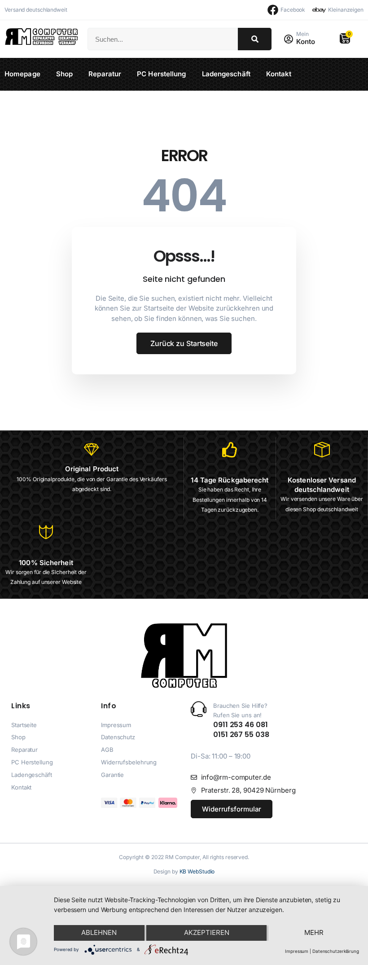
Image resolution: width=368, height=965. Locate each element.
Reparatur (104, 74)
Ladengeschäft (226, 74)
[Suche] (255, 39)
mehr (314, 932)
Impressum (296, 951)
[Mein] (288, 39)
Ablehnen (99, 932)
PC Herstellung (161, 74)
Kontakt (279, 74)
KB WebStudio (197, 871)
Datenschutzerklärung (335, 951)
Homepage (22, 74)
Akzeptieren (206, 932)
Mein (302, 34)
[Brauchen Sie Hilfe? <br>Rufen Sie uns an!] (198, 709)
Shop (64, 74)
